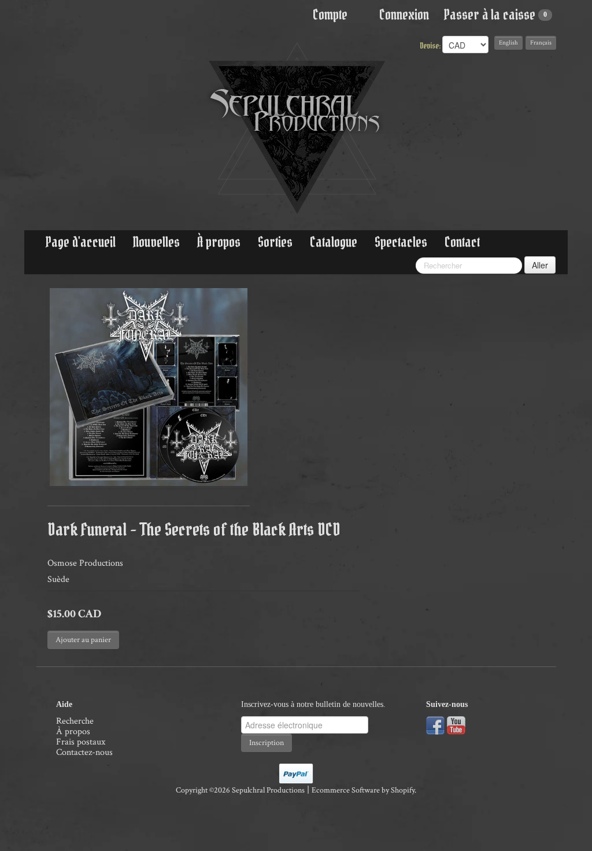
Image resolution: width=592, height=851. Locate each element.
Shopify (403, 790)
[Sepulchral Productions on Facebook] (435, 725)
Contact (462, 242)
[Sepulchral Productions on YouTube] (456, 725)
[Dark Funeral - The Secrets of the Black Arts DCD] (148, 387)
